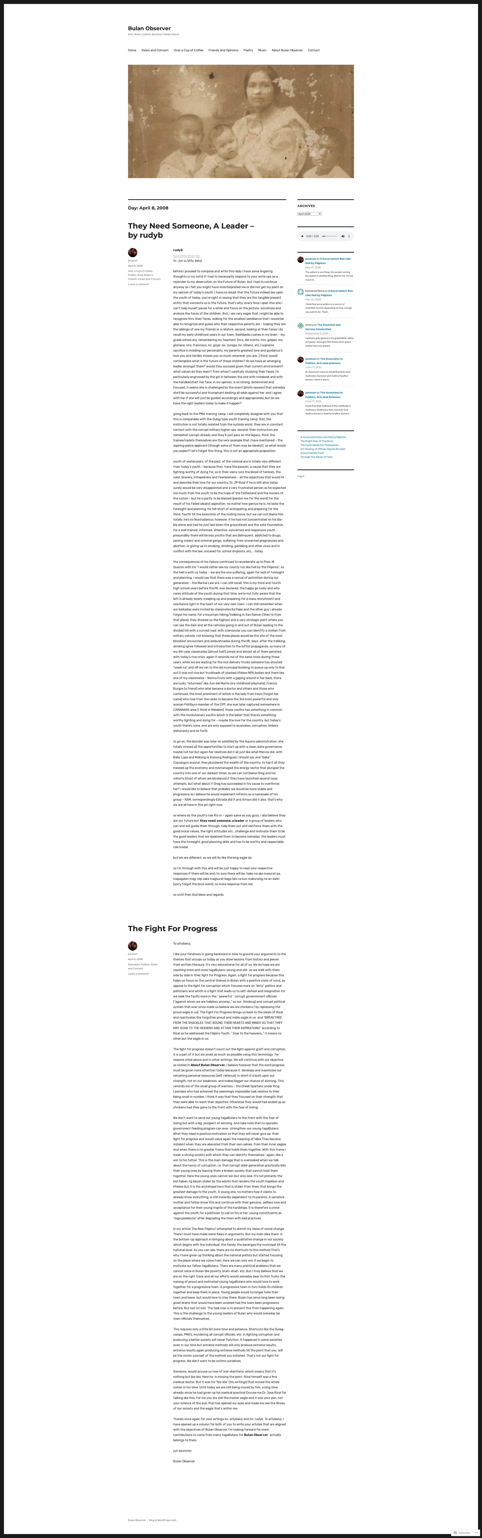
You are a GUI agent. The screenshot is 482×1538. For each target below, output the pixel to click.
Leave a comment (138, 284)
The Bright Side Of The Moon (316, 441)
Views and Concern (155, 50)
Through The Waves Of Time (316, 456)
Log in (300, 476)
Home (132, 50)
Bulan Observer (149, 28)
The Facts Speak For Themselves (319, 445)
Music (262, 50)
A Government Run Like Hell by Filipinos (323, 437)
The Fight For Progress (172, 928)
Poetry (248, 50)
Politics (132, 275)
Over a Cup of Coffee (188, 50)
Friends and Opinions (223, 50)
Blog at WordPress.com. (163, 1520)
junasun (132, 260)
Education (134, 964)
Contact (314, 50)
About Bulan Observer (287, 50)
